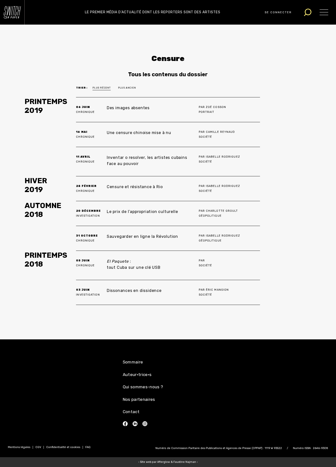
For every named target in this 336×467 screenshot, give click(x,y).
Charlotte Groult (222, 210)
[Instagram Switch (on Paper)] (144, 423)
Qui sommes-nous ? (143, 386)
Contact (131, 411)
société (205, 136)
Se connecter (278, 12)
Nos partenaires (139, 399)
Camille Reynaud (220, 132)
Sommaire (133, 362)
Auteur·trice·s (137, 374)
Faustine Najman (184, 462)
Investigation (88, 215)
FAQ (88, 447)
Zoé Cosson (216, 107)
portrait (206, 112)
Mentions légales (19, 447)
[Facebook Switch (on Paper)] (125, 423)
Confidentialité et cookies (63, 447)
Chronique (85, 112)
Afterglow (163, 462)
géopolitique (210, 215)
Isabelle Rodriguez (223, 156)
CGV (38, 447)
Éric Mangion (217, 289)
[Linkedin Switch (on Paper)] (135, 423)
